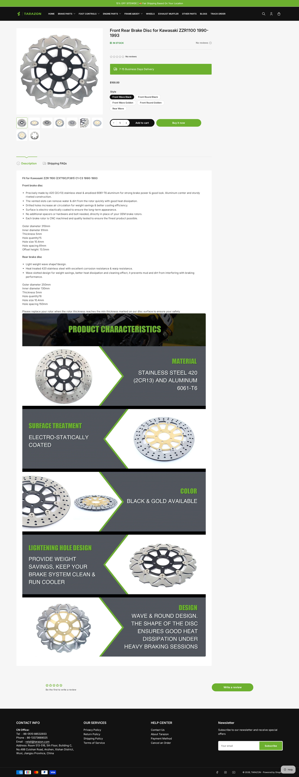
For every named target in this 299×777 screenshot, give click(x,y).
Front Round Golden (151, 102)
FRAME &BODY (132, 13)
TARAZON (256, 772)
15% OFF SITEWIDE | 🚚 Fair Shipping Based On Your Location (149, 3)
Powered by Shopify (273, 772)
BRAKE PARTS (65, 13)
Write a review (233, 687)
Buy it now (178, 122)
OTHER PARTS (189, 13)
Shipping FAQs (57, 163)
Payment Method (161, 738)
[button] (117, 56)
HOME (51, 13)
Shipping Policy (93, 738)
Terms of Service (94, 742)
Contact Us (158, 729)
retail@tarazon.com (37, 741)
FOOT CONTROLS (88, 13)
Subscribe (271, 745)
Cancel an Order (161, 742)
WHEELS (150, 13)
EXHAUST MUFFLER (168, 13)
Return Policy (92, 734)
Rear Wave (118, 108)
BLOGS (203, 13)
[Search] (264, 14)
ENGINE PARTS (110, 13)
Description (29, 163)
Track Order (218, 13)
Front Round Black (148, 97)
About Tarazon (160, 734)
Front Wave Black (121, 97)
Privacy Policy (92, 729)
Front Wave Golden (122, 102)
